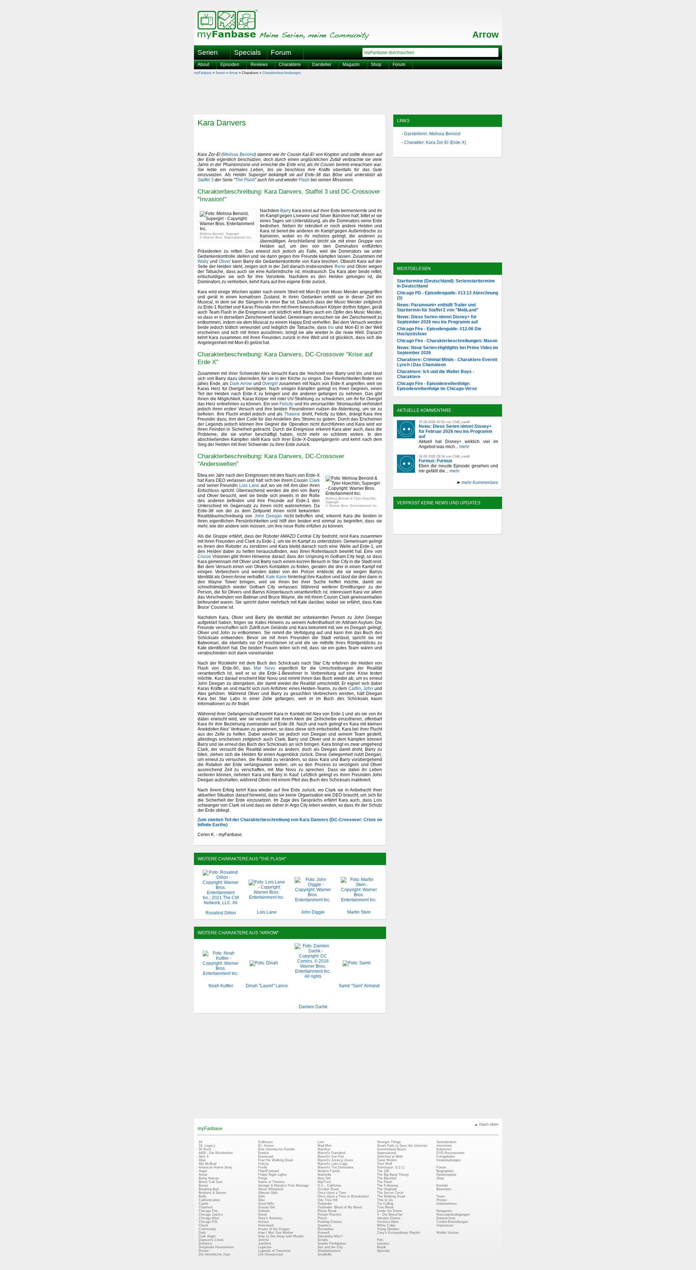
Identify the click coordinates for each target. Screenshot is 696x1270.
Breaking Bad (209, 1189)
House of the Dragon (274, 1229)
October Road (328, 1189)
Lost (321, 1142)
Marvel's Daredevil (331, 1153)
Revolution (326, 1229)
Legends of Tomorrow (274, 1251)
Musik (381, 1247)
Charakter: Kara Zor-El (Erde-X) (435, 142)
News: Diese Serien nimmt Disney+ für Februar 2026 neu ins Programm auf (455, 431)
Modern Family (329, 1171)
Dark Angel (207, 1236)
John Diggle (313, 912)
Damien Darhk (313, 1006)
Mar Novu (264, 668)
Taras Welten (387, 1160)
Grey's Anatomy (270, 1218)
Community (207, 1229)
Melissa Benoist (238, 154)
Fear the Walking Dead (275, 1160)
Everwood (265, 1156)
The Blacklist (387, 1178)
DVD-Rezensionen (450, 1153)
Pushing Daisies (330, 1222)
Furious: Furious (435, 460)
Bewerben (443, 1189)
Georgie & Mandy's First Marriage (283, 1185)
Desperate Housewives (216, 1247)
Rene (340, 266)
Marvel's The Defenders (336, 1167)
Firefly (263, 1167)
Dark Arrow (241, 383)
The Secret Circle (390, 1193)
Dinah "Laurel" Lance (267, 985)
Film (380, 1240)
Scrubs (323, 1240)
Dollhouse (265, 1142)
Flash (304, 179)
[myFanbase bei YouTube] (481, 527)
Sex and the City (330, 1247)
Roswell (324, 1232)
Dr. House (266, 1145)
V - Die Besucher (390, 1214)
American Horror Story (215, 1167)
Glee (261, 1200)
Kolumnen (443, 1149)
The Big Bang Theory (393, 1174)
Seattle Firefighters (332, 1243)
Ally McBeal (207, 1164)
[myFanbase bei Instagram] (464, 527)
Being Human (209, 1178)
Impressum (444, 1225)
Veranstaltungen (448, 1160)
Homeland (265, 1225)
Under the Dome (389, 1211)
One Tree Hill (327, 1200)
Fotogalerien (445, 1156)
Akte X (204, 1156)
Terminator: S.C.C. (391, 1167)
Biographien (445, 1171)
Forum (281, 52)
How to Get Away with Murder (281, 1236)
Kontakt (442, 1185)
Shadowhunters (329, 1251)
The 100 (383, 1171)
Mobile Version (447, 1232)
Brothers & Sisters (212, 1193)
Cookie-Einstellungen (452, 1222)
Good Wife (266, 1203)
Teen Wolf (384, 1164)
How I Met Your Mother (275, 1232)
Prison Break (327, 1211)
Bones (203, 1185)
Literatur (383, 1243)
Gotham (264, 1211)
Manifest (324, 1149)
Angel (203, 1171)
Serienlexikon (446, 1142)
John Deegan (268, 515)
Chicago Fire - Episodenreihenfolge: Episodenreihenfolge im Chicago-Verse (437, 386)
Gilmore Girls (268, 1193)
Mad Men (325, 1145)
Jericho (263, 1240)
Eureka (263, 1153)
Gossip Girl (266, 1207)
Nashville (324, 1174)
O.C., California (329, 1185)
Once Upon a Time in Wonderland (343, 1196)
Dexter (204, 1251)
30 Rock (205, 1149)
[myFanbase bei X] (447, 527)
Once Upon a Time (332, 1193)
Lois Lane (249, 485)
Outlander (325, 1203)
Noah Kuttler (220, 985)
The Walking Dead (391, 1196)
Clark (314, 480)
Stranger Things (389, 1142)
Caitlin (354, 688)
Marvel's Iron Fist (331, 1156)
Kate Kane (276, 576)
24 (200, 1142)
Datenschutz (446, 1218)
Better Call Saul (210, 1182)
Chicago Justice (211, 1214)
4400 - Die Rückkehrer (216, 1153)
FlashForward (268, 1171)
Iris (331, 327)
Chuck (203, 1225)
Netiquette (444, 1211)
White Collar (386, 1225)
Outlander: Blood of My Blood (340, 1207)
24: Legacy (207, 1145)
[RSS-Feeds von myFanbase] (414, 527)
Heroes (263, 1222)
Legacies (265, 1247)
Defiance (205, 1243)
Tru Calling (385, 1203)
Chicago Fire (208, 1211)
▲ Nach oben (486, 1124)
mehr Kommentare (479, 482)
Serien (220, 73)
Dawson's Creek (211, 1240)
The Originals (387, 1189)
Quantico (324, 1225)
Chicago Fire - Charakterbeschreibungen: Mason (447, 340)
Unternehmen (446, 1203)
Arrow (485, 34)
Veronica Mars (388, 1222)
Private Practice (329, 1214)
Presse (441, 1200)
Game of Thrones (271, 1182)
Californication (209, 1200)
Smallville (325, 1254)
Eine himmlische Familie (276, 1149)
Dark (202, 1232)
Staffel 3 (206, 179)
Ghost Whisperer (270, 1189)
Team (440, 1196)
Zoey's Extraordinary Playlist (398, 1232)
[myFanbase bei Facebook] (431, 527)
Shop (440, 1178)
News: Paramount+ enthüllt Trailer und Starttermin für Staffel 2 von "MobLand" (437, 307)
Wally (203, 261)
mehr (464, 446)
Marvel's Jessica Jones (335, 1160)
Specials (247, 52)
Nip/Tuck (324, 1182)
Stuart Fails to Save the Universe (402, 1145)
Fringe (263, 1178)
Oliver (225, 261)
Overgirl (270, 383)
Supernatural (386, 1153)
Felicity (286, 403)
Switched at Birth (390, 1156)
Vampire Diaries (389, 1218)
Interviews (444, 1145)
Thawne (292, 414)
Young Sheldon (388, 1229)
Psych (322, 1218)
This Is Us (385, 1200)
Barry (285, 210)
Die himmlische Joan (214, 1254)
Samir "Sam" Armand (359, 985)
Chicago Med (209, 1218)
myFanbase (203, 73)
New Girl (324, 1178)
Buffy (203, 1196)
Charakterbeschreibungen (281, 73)
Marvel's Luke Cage (333, 1164)
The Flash (245, 179)
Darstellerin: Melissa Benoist (432, 133)
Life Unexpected (270, 1254)
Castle (203, 1203)
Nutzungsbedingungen (453, 1214)
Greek (262, 1214)
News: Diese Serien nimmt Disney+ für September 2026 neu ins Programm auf (437, 319)
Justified (264, 1243)
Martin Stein (359, 912)
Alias (202, 1160)
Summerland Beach (391, 1149)
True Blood (385, 1207)
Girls (261, 1196)
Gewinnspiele (446, 1174)
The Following (387, 1185)
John (368, 688)
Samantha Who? (330, 1236)
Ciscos (204, 556)
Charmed (205, 1207)
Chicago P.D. (209, 1222)
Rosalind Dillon (221, 912)
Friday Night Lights (272, 1174)
